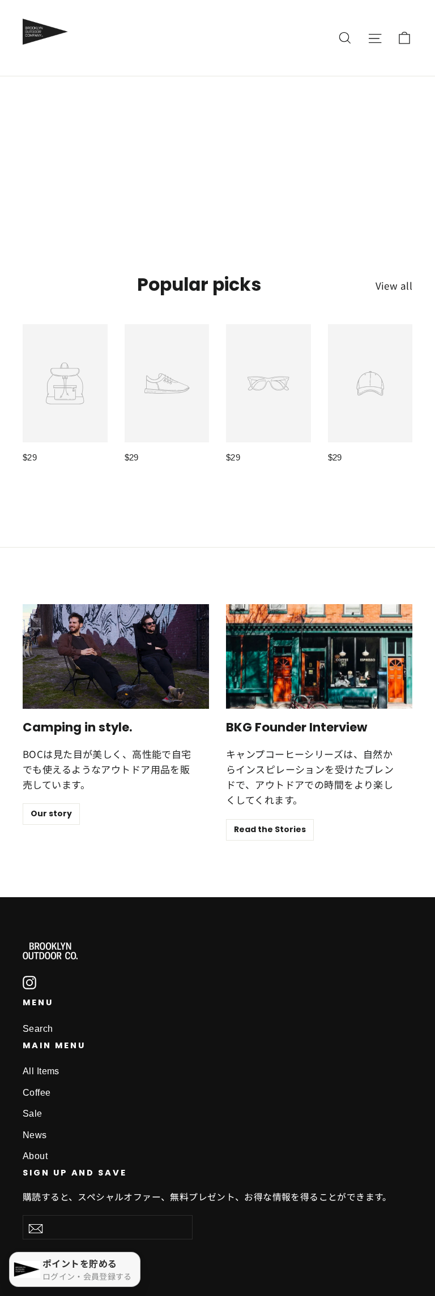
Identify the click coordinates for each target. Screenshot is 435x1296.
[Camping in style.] (116, 656)
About (35, 1156)
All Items (41, 1071)
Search (38, 1029)
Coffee (37, 1092)
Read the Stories (270, 829)
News (35, 1135)
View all (394, 285)
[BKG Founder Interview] (319, 656)
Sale (32, 1113)
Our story (51, 813)
